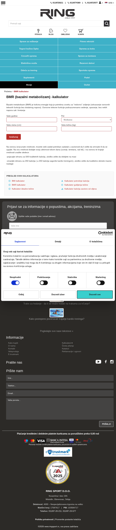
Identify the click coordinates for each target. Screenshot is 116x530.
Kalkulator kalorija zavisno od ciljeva (80, 189)
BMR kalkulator (18, 185)
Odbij (21, 294)
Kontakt (11, 348)
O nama (11, 346)
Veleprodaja (13, 351)
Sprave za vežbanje (29, 41)
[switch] (44, 282)
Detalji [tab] (58, 241)
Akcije (29, 85)
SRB (110, 3)
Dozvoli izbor (58, 294)
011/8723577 (92, 3)
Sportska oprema (87, 70)
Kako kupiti (13, 343)
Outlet (87, 85)
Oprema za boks (87, 49)
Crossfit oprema (29, 56)
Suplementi (28, 77)
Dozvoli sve (95, 294)
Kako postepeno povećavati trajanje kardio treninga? (56, 319)
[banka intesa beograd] (57, 440)
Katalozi (65, 348)
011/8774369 (74, 3)
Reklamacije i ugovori (71, 351)
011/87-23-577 (69, 511)
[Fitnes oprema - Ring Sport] (57, 14)
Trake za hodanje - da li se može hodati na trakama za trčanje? (56, 303)
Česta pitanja (68, 346)
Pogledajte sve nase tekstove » (56, 331)
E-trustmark (13, 354)
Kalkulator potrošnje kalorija (76, 181)
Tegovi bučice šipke (29, 49)
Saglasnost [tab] (20, 241)
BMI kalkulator (18, 181)
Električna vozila (29, 63)
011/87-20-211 (55, 511)
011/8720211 (57, 3)
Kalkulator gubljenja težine (76, 185)
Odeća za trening (29, 70)
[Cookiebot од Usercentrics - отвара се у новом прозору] (100, 233)
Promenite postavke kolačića (68, 519)
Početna (8, 91)
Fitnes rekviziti (87, 41)
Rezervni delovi (87, 63)
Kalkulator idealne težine (22, 189)
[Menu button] (3, 3)
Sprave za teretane (87, 56)
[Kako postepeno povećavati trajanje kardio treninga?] (57, 312)
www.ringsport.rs (51, 526)
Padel (87, 77)
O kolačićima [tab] (95, 241)
